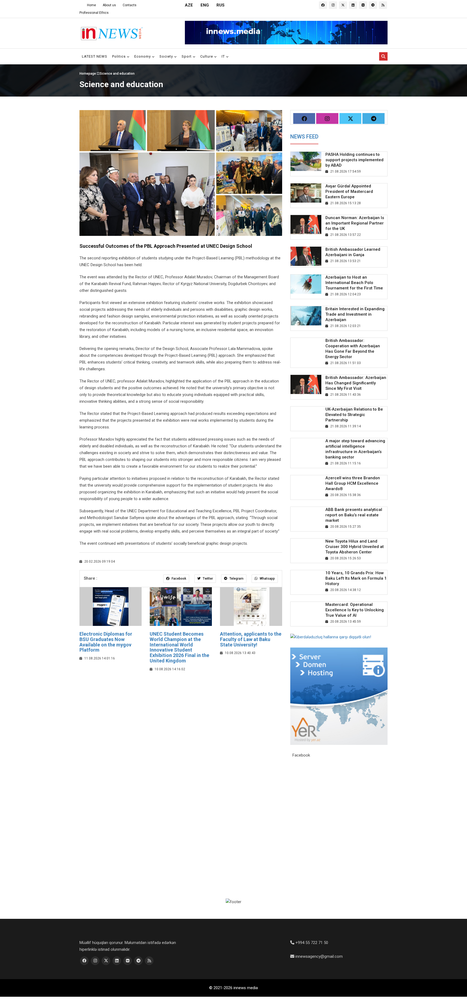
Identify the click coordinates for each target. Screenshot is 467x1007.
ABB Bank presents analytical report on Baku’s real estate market (353, 515)
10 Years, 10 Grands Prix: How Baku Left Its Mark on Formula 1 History (356, 578)
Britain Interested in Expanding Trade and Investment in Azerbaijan (355, 314)
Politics (119, 56)
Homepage (88, 73)
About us (109, 5)
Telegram (236, 578)
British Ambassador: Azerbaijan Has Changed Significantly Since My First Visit (355, 383)
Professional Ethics (94, 13)
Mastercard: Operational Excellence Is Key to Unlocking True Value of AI (354, 610)
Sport (187, 56)
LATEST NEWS (94, 56)
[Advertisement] (180, 716)
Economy (143, 56)
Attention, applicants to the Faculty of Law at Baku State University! (250, 639)
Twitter (207, 578)
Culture (207, 56)
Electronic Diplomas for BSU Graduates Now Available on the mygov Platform (105, 642)
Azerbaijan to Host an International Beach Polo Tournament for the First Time (354, 282)
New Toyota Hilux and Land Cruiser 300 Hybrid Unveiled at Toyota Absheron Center (354, 546)
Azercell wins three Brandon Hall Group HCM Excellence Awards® (352, 483)
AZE (189, 5)
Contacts (129, 5)
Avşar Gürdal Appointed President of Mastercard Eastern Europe (349, 191)
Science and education (117, 73)
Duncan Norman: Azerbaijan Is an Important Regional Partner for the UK (354, 223)
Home (91, 5)
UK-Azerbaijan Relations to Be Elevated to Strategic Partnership (354, 414)
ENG (205, 5)
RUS (220, 5)
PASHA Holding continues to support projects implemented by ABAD (354, 160)
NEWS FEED (304, 136)
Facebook (178, 578)
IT (224, 56)
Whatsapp (267, 578)
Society (166, 56)
